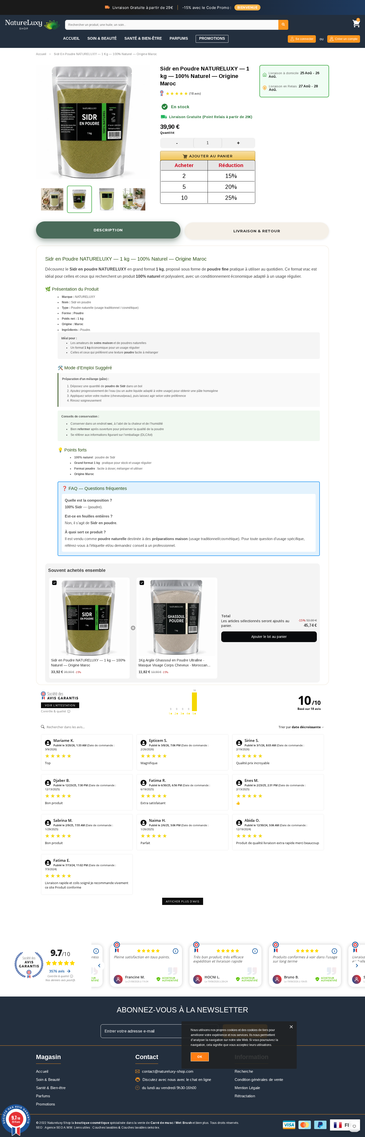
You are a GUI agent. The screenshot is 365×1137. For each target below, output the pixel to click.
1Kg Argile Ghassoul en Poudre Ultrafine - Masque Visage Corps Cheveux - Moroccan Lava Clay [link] (173, 663)
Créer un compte (346, 39)
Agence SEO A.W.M (58, 1127)
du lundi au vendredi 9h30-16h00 (169, 1088)
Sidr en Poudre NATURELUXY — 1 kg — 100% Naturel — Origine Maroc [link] (88, 662)
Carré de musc (161, 1123)
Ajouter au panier (211, 156)
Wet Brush (184, 1123)
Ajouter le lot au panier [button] (269, 637)
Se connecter (304, 39)
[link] (89, 618)
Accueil (41, 54)
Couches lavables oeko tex (140, 1127)
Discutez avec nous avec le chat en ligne (177, 1079)
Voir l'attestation (60, 705)
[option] (93, 123)
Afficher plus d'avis (182, 901)
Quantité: (167, 133)
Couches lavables (104, 1127)
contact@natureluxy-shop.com (167, 1071)
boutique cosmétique (92, 1123)
